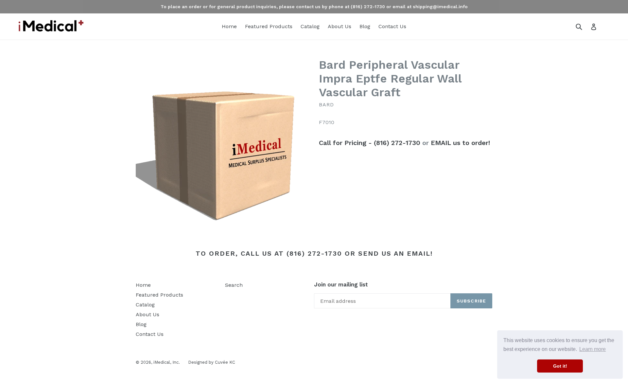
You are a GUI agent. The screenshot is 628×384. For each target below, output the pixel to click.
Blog (364, 26)
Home (229, 26)
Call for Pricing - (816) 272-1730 (369, 143)
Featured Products (268, 26)
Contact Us (392, 26)
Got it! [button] (560, 366)
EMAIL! (420, 253)
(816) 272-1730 (314, 253)
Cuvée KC (225, 362)
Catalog (310, 26)
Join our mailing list (341, 284)
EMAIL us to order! (460, 143)
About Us (339, 26)
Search (234, 285)
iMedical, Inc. (166, 362)
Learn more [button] (592, 349)
